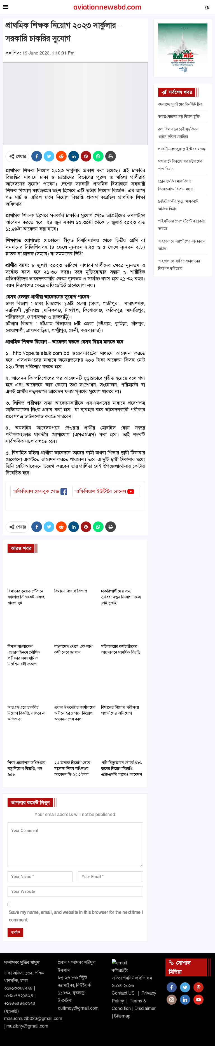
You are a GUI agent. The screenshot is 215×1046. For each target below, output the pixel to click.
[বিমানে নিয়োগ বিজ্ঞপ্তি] (75, 570)
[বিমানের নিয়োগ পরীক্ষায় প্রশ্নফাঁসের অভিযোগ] (122, 687)
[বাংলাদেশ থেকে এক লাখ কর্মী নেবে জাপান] (75, 626)
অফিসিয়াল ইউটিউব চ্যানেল (101, 491)
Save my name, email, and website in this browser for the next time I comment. (76, 916)
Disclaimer (145, 1008)
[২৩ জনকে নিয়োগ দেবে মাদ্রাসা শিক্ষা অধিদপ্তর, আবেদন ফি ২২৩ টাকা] (75, 742)
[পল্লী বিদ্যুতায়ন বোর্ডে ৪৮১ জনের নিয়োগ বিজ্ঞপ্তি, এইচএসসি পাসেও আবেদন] (122, 742)
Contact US (123, 993)
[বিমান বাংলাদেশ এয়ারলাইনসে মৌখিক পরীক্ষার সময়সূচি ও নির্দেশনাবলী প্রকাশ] (28, 626)
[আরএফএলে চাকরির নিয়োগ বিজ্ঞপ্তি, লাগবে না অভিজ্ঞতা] (28, 687)
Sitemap (122, 1016)
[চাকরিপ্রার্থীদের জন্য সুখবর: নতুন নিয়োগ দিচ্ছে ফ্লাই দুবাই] (122, 570)
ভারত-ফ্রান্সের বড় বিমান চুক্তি (179, 116)
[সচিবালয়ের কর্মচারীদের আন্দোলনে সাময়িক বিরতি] (122, 626)
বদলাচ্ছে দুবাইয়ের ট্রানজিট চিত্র (180, 104)
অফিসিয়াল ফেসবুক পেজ (36, 491)
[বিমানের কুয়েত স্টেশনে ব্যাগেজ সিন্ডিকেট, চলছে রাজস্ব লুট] (28, 570)
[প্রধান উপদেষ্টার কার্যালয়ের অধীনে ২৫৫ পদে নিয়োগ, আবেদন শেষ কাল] (75, 687)
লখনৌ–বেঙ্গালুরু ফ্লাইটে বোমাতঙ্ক (181, 148)
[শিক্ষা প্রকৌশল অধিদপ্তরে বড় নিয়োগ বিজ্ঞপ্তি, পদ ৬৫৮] (28, 742)
